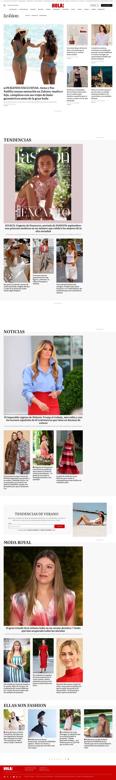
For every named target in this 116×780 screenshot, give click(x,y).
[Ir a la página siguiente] (68, 759)
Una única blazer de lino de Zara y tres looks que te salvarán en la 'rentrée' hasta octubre (77, 51)
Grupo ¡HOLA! (44, 770)
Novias (86, 9)
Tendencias (34, 15)
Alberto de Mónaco (38, 1)
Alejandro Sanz (30, 1)
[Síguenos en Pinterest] (20, 776)
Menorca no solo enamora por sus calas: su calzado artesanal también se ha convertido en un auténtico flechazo (101, 94)
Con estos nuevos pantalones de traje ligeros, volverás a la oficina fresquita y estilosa (41, 279)
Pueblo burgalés (104, 1)
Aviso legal (29, 776)
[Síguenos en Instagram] (5, 776)
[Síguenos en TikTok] (14, 776)
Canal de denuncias (84, 776)
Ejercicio (67, 1)
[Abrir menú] (4, 5)
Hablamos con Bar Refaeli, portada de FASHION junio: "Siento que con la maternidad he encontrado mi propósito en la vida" (97, 743)
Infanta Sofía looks (60, 1)
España (93, 5)
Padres (93, 9)
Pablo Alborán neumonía (49, 1)
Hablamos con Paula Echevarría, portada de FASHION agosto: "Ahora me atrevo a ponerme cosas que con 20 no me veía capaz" (41, 743)
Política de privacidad (65, 776)
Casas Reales (23, 9)
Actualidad (12, 9)
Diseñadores (43, 15)
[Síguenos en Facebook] (8, 776)
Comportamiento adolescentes (93, 1)
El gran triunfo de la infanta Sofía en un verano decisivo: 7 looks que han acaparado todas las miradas (43, 629)
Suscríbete (106, 5)
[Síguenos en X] (11, 776)
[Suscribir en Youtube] (17, 776)
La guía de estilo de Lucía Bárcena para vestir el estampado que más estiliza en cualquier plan (68, 479)
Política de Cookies (44, 776)
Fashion (32, 9)
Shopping (65, 9)
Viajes (79, 9)
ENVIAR (59, 526)
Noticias (27, 15)
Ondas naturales (74, 1)
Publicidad (29, 770)
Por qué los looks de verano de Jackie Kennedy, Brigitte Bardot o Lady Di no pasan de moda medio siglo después (17, 287)
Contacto (43, 768)
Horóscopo (101, 9)
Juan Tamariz (14, 1)
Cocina (48, 9)
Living (73, 9)
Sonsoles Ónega (21, 1)
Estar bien (56, 9)
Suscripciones (30, 768)
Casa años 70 (82, 1)
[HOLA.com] (58, 6)
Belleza (40, 9)
